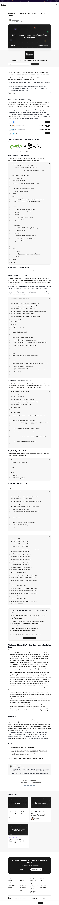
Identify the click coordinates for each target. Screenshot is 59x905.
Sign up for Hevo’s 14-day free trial (20, 738)
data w (30, 734)
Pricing (9, 882)
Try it (47, 122)
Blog (20, 878)
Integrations (10, 883)
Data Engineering (13, 809)
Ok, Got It (41, 902)
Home (9, 9)
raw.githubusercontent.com (29, 151)
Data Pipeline (33, 615)
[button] (29, 751)
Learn (12, 9)
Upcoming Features (11, 885)
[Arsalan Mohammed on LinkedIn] (20, 20)
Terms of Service (43, 885)
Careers (41, 880)
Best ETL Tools (33, 880)
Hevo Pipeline (10, 878)
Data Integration (13, 837)
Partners (41, 882)
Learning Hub (22, 880)
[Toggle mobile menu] (56, 5)
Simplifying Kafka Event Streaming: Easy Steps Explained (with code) (38, 813)
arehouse (34, 734)
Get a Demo (41, 121)
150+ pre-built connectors (20, 621)
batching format (40, 675)
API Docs (21, 882)
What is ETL (32, 878)
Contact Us (42, 878)
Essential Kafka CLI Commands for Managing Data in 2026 (17, 841)
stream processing (12, 116)
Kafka (32, 721)
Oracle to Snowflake (34, 889)
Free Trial (10, 880)
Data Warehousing (35, 809)
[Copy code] (49, 164)
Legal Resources (43, 887)
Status (9, 888)
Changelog (10, 887)
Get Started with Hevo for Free (29, 637)
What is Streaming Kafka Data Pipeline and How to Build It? (17, 813)
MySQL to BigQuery (34, 885)
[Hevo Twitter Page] (50, 898)
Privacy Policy (42, 883)
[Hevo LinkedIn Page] (48, 898)
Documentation (22, 883)
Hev (11, 615)
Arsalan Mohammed (15, 20)
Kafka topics (11, 104)
